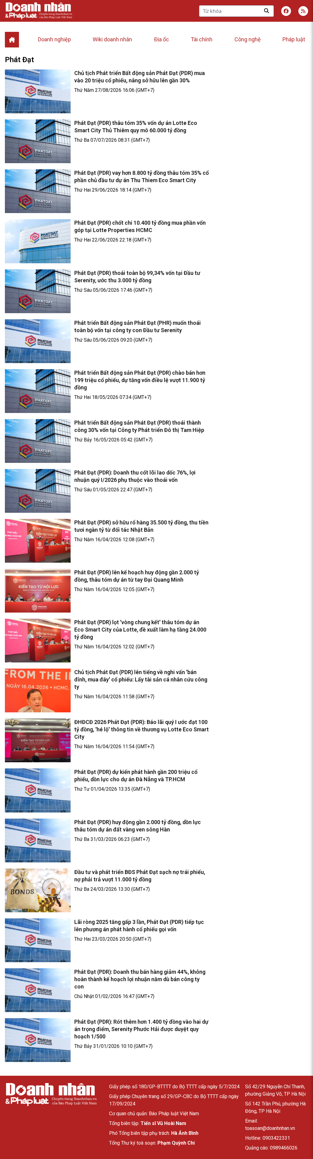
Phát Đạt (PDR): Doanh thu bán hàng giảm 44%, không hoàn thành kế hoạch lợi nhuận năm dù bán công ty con (139, 979)
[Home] (12, 39)
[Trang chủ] (51, 1094)
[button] (303, 11)
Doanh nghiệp (54, 39)
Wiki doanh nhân (112, 39)
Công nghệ (247, 39)
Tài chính (201, 39)
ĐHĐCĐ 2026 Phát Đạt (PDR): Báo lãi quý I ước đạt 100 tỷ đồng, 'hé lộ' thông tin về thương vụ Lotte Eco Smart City (141, 729)
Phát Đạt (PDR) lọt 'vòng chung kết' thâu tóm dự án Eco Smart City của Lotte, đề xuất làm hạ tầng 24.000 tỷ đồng (140, 629)
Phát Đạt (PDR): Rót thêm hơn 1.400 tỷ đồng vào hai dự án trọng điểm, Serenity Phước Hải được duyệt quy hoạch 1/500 (141, 1029)
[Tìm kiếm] (266, 10)
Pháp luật (293, 39)
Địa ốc (161, 39)
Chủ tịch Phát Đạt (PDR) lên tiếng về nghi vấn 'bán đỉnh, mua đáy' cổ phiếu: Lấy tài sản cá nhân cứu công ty (140, 679)
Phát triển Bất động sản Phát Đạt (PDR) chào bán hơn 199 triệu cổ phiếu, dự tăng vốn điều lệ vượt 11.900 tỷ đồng (139, 380)
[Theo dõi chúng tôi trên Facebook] (286, 11)
